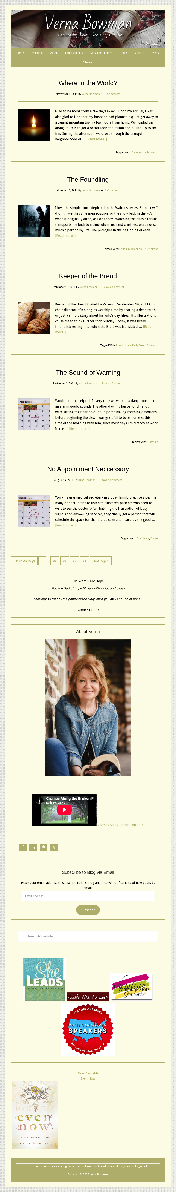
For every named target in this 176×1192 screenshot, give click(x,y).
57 (74, 560)
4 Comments (112, 93)
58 (84, 560)
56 (65, 560)
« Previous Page (24, 560)
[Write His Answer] (44, 1000)
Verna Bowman (88, 23)
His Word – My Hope (88, 581)
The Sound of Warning (88, 372)
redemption (135, 248)
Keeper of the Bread (88, 275)
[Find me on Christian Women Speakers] (88, 1055)
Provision (152, 345)
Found (123, 248)
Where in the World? (88, 82)
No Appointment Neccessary (88, 469)
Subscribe (88, 910)
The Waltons (150, 248)
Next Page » (101, 560)
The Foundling (88, 179)
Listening (153, 441)
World (154, 152)
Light (147, 152)
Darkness (137, 152)
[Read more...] (96, 139)
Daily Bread (139, 345)
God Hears (143, 538)
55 (55, 560)
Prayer (154, 538)
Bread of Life (123, 345)
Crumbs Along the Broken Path (121, 825)
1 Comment (112, 190)
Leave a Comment (113, 286)
